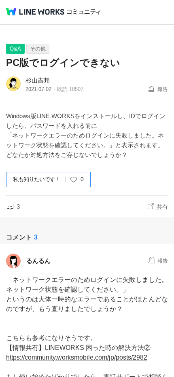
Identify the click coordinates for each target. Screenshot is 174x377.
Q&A (15, 49)
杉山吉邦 (37, 80)
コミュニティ (84, 12)
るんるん (38, 260)
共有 (162, 206)
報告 (162, 89)
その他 (38, 49)
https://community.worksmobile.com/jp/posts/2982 (76, 357)
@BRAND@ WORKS (35, 11)
